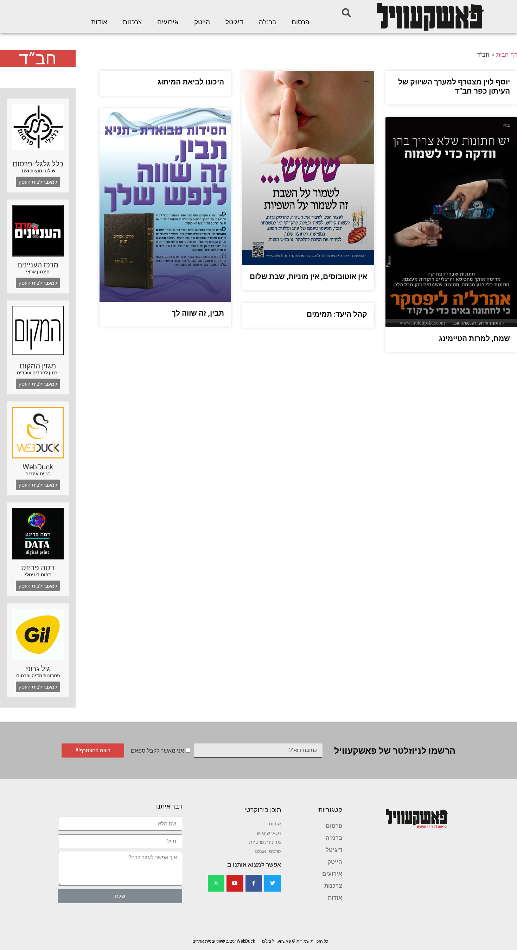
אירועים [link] (168, 22)
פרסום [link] (300, 22)
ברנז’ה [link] (267, 22)
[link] (430, 16)
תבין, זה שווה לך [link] (198, 313)
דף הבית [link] (506, 54)
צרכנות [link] (132, 22)
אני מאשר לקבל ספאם (157, 750)
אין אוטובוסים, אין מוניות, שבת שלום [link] (308, 276)
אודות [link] (99, 22)
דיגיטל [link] (234, 22)
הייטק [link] (202, 22)
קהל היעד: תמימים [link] (337, 314)
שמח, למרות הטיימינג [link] (474, 338)
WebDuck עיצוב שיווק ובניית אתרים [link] (223, 941)
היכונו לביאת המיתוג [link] (191, 82)
